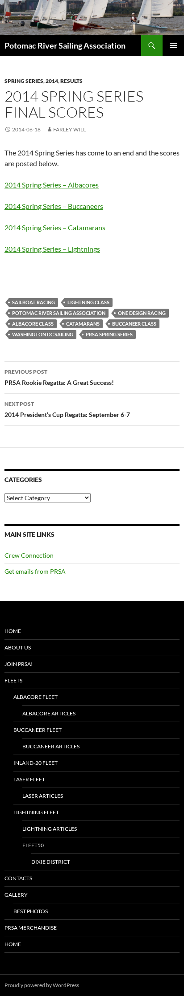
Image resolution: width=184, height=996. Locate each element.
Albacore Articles (48, 713)
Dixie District (50, 861)
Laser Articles (42, 795)
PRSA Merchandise (30, 927)
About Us (17, 647)
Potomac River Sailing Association (64, 45)
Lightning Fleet (36, 812)
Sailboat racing (33, 302)
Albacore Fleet (35, 697)
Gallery (16, 894)
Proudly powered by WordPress (41, 985)
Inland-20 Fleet (35, 762)
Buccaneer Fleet (37, 730)
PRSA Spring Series (109, 334)
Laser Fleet (29, 779)
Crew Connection (29, 555)
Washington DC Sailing (42, 334)
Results (71, 81)
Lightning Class (88, 302)
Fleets (13, 680)
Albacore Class (33, 324)
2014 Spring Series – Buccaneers (53, 206)
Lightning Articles (49, 828)
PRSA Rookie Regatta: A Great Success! (59, 377)
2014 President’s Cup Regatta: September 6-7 (67, 409)
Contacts (18, 878)
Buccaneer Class (134, 324)
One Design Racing (142, 313)
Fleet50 (33, 845)
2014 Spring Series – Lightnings (52, 249)
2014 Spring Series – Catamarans (54, 227)
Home (12, 631)
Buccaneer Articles (50, 746)
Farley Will (69, 129)
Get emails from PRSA (35, 571)
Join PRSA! (18, 664)
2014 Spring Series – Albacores (51, 184)
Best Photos (30, 911)
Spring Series (23, 81)
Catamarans (83, 324)
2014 (52, 81)
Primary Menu (173, 45)
